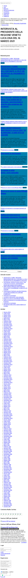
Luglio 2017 (7, 475)
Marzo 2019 (7, 445)
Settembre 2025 (8, 328)
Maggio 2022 (7, 388)
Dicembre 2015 (7, 503)
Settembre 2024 (8, 346)
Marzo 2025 (7, 337)
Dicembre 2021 (7, 396)
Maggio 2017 (7, 478)
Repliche (6, 8)
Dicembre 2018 (7, 449)
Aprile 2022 (7, 390)
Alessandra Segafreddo (20, 23)
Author (11, 572)
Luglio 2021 (7, 403)
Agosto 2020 (7, 420)
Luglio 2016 (7, 493)
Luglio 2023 (7, 367)
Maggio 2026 (7, 316)
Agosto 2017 (7, 473)
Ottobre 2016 (7, 488)
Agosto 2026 (7, 312)
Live (5, 7)
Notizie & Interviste (9, 10)
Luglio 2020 (7, 421)
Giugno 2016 (7, 494)
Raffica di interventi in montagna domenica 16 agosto (14, 216)
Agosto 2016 (7, 491)
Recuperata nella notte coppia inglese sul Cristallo (14, 256)
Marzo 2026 (7, 319)
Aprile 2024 (7, 354)
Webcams (6, 14)
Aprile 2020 (7, 426)
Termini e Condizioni (14, 528)
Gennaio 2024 (7, 358)
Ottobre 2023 (7, 363)
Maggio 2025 (7, 334)
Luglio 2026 (7, 313)
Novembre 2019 (8, 433)
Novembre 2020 (8, 415)
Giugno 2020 (7, 423)
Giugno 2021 (7, 405)
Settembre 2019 (8, 436)
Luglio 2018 (7, 457)
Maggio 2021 (7, 406)
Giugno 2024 (7, 351)
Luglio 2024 (7, 349)
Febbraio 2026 (7, 321)
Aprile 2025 (7, 336)
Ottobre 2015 (7, 506)
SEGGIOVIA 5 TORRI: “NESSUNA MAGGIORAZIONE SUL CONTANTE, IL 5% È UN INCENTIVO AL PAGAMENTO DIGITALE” (13, 71)
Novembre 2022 (8, 379)
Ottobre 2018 (7, 452)
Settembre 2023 (8, 364)
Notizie (4, 25)
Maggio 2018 (7, 460)
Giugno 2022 (7, 387)
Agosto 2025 (7, 330)
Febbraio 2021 (7, 411)
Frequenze (6, 13)
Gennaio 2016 (7, 502)
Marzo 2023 (7, 373)
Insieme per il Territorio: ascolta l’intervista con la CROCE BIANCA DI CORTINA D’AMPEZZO (15, 292)
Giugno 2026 (7, 315)
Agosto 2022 (7, 384)
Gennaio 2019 (7, 448)
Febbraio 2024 (7, 357)
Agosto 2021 (7, 402)
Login (2, 552)
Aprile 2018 (6, 461)
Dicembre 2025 (8, 324)
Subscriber (5, 572)
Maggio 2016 (7, 496)
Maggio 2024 (7, 352)
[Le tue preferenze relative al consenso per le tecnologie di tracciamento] (2, 575)
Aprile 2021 (6, 408)
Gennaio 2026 (7, 322)
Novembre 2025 (8, 325)
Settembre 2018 (8, 454)
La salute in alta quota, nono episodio (10, 171)
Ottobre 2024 (7, 345)
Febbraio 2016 (7, 500)
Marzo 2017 (7, 481)
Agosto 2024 (7, 348)
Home (5, 6)
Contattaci (6, 11)
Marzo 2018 (7, 463)
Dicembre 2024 (8, 342)
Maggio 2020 (7, 424)
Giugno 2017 (7, 476)
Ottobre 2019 (7, 434)
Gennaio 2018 (7, 466)
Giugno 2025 (7, 333)
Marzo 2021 (7, 409)
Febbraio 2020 (7, 428)
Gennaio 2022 (7, 394)
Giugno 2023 (7, 369)
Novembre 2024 (8, 343)
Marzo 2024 (7, 355)
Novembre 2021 (8, 397)
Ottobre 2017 (7, 470)
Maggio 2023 (7, 370)
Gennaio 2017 (7, 484)
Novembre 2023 (8, 361)
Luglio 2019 (7, 439)
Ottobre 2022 (7, 381)
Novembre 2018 (8, 451)
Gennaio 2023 (7, 376)
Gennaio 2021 (7, 412)
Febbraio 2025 (7, 339)
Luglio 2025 (7, 331)
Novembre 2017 (8, 469)
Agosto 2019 (7, 437)
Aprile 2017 (6, 479)
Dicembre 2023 (8, 360)
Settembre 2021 (8, 400)
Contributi (24, 542)
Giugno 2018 (7, 458)
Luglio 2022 (7, 385)
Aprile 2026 (7, 318)
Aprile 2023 (7, 372)
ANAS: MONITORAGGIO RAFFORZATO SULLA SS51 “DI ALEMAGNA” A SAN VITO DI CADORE (13, 131)
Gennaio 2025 (7, 340)
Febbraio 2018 (7, 464)
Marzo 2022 (7, 391)
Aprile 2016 (6, 497)
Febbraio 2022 (7, 393)
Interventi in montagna (11, 153)
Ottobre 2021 (7, 399)
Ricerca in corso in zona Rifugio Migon (14, 298)
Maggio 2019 (7, 442)
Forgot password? (5, 553)
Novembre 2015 (8, 505)
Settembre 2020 (8, 418)
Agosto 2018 (7, 455)
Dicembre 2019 (7, 431)
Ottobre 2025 (7, 327)
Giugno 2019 (7, 440)
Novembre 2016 (8, 487)
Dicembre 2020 (8, 414)
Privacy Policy (5, 528)
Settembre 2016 (8, 490)
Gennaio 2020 (7, 430)
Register (3, 555)
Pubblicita (6, 16)
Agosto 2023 (7, 366)
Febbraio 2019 (7, 446)
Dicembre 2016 (7, 485)
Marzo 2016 (7, 499)
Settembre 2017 (8, 472)
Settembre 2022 (8, 382)
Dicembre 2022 (8, 378)
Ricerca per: (4, 271)
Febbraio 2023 (7, 375)
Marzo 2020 (7, 427)
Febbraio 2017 (7, 482)
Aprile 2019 (6, 443)
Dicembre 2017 (7, 467)
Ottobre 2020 (7, 417)
